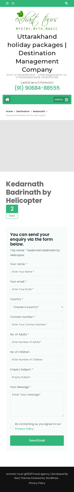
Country (16, 299)
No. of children (19, 352)
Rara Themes (22, 478)
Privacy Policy (24, 429)
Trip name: (18, 250)
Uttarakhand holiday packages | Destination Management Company (37, 53)
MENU (59, 99)
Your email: (18, 282)
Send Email (37, 440)
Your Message (20, 387)
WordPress (52, 478)
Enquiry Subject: (21, 369)
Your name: (18, 264)
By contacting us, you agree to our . (38, 426)
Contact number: (23, 317)
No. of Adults (19, 334)
